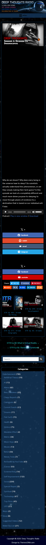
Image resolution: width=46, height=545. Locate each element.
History (7, 427)
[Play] (5, 212)
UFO (6, 506)
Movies (7, 447)
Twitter (16, 283)
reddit (24, 241)
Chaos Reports (10, 397)
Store (5, 516)
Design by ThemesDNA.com (23, 542)
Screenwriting (10, 471)
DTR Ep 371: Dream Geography (12, 332)
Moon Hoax (9, 442)
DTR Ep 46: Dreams (33, 331)
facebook (24, 235)
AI (5, 382)
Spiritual (7, 491)
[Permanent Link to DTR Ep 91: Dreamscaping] (22, 34)
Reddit (8, 287)
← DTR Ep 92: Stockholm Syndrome (23, 347)
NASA (6, 452)
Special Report (10, 486)
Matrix (7, 437)
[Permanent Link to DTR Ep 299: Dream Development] (33, 300)
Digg (23, 287)
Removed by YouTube (13, 462)
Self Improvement (11, 476)
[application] (22, 212)
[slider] (38, 212)
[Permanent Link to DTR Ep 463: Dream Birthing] (12, 302)
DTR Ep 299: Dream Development (33, 310)
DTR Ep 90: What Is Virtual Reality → (23, 343)
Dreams (7, 412)
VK (16, 287)
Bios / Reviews (10, 392)
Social (6, 481)
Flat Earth (8, 417)
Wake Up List (9, 526)
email (25, 246)
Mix (40, 287)
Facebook (26, 283)
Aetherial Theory (11, 377)
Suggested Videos (10, 521)
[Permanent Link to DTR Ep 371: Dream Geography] (12, 322)
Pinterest (37, 283)
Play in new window (19, 216)
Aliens (6, 387)
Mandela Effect (10, 432)
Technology (9, 496)
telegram (24, 252)
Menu (25, 15)
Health (7, 422)
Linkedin (32, 287)
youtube (24, 277)
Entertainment (9, 374)
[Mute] (33, 212)
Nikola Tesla (9, 457)
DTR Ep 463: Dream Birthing (12, 313)
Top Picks (8, 501)
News (5, 511)
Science (7, 466)
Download (33, 216)
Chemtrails (8, 402)
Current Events (10, 407)
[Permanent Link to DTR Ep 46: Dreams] (33, 322)
